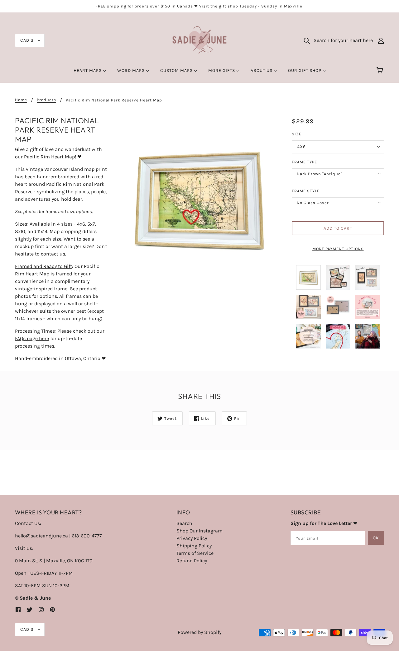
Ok (376, 538)
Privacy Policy (191, 538)
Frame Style (306, 191)
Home (21, 100)
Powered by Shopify (199, 632)
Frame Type (304, 162)
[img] (18, 609)
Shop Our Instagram (199, 531)
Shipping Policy (194, 546)
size (296, 134)
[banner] (199, 40)
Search (184, 523)
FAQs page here (32, 338)
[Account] (381, 40)
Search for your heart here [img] (341, 40)
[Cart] (381, 70)
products (46, 100)
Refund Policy (191, 561)
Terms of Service (195, 553)
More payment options (338, 248)
